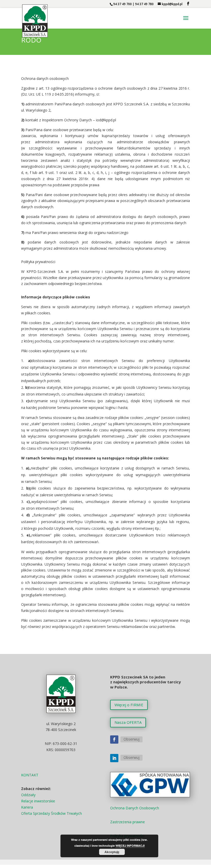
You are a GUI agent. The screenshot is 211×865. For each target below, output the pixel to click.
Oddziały (28, 794)
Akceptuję (111, 852)
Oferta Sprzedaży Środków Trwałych (51, 813)
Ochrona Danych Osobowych (134, 807)
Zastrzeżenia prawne (127, 821)
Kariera (27, 807)
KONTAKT (29, 774)
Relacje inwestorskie (38, 801)
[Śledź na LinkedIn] (114, 758)
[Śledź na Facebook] (114, 739)
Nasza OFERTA (128, 722)
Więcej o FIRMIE (129, 704)
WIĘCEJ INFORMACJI (130, 845)
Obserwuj (131, 739)
